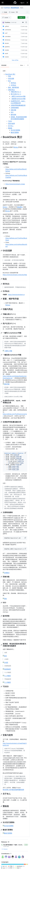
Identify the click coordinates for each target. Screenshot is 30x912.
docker (7, 43)
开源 (9, 76)
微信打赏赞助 (15, 132)
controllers (8, 36)
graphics (7, 46)
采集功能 (13, 110)
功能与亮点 (11, 90)
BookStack (15, 8)
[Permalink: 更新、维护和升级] (1, 299)
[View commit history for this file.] (26, 22)
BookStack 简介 (10, 74)
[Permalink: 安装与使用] (1, 735)
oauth (6, 53)
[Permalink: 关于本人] (1, 794)
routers (7, 57)
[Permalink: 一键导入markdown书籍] (1, 333)
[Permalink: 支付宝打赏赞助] (1, 822)
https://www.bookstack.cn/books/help (15, 275)
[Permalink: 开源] (1, 188)
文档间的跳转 (15, 107)
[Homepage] (15, 2)
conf (6, 33)
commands (8, 29)
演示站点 (13, 83)
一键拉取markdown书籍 (18, 98)
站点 (9, 81)
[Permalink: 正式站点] (1, 291)
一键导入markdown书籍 (18, 96)
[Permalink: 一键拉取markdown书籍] (1, 355)
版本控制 (13, 114)
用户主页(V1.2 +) (16, 94)
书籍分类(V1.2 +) (16, 92)
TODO (10, 121)
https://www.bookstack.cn (16, 294)
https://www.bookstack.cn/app (15, 184)
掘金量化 (20, 207)
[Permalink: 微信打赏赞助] (1, 830)
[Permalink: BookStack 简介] (1, 137)
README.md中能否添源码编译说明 (13, 789)
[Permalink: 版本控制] (1, 616)
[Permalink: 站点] (1, 279)
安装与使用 (11, 123)
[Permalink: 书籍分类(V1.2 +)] (1, 314)
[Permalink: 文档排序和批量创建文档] (1, 422)
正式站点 (13, 85)
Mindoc (16, 147)
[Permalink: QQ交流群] (1, 250)
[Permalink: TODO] (1, 686)
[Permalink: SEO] (1, 602)
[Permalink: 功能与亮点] (1, 309)
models (7, 50)
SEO (12, 112)
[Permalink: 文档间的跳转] (1, 512)
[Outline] (27, 65)
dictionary (7, 40)
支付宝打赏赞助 (15, 130)
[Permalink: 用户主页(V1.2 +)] (1, 323)
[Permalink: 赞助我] (1, 806)
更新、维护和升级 (13, 87)
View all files (15, 60)
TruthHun (6, 8)
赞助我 (10, 128)
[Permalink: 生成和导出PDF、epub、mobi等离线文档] (1, 401)
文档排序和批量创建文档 (18, 105)
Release (7, 305)
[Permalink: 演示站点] (1, 284)
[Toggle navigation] (2, 2)
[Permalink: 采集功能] (1, 577)
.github (7, 26)
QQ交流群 (11, 78)
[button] (25, 453)
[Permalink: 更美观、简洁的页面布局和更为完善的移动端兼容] (1, 645)
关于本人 (10, 126)
